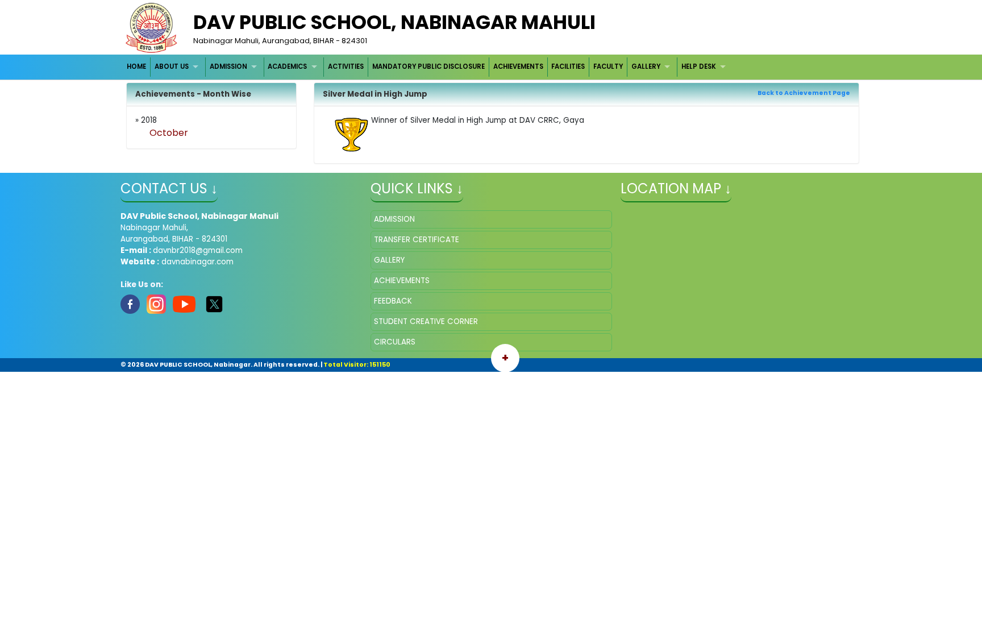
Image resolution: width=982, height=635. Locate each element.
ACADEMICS (287, 66)
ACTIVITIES (346, 66)
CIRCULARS (394, 342)
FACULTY (608, 66)
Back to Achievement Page (804, 93)
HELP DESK (698, 66)
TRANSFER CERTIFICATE (416, 239)
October (168, 132)
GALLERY (645, 66)
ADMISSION (228, 66)
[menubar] (428, 66)
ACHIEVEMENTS (518, 66)
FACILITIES (568, 66)
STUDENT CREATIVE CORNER (426, 321)
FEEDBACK (393, 301)
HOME (136, 66)
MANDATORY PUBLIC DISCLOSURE (428, 66)
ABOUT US (172, 66)
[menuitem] (137, 66)
